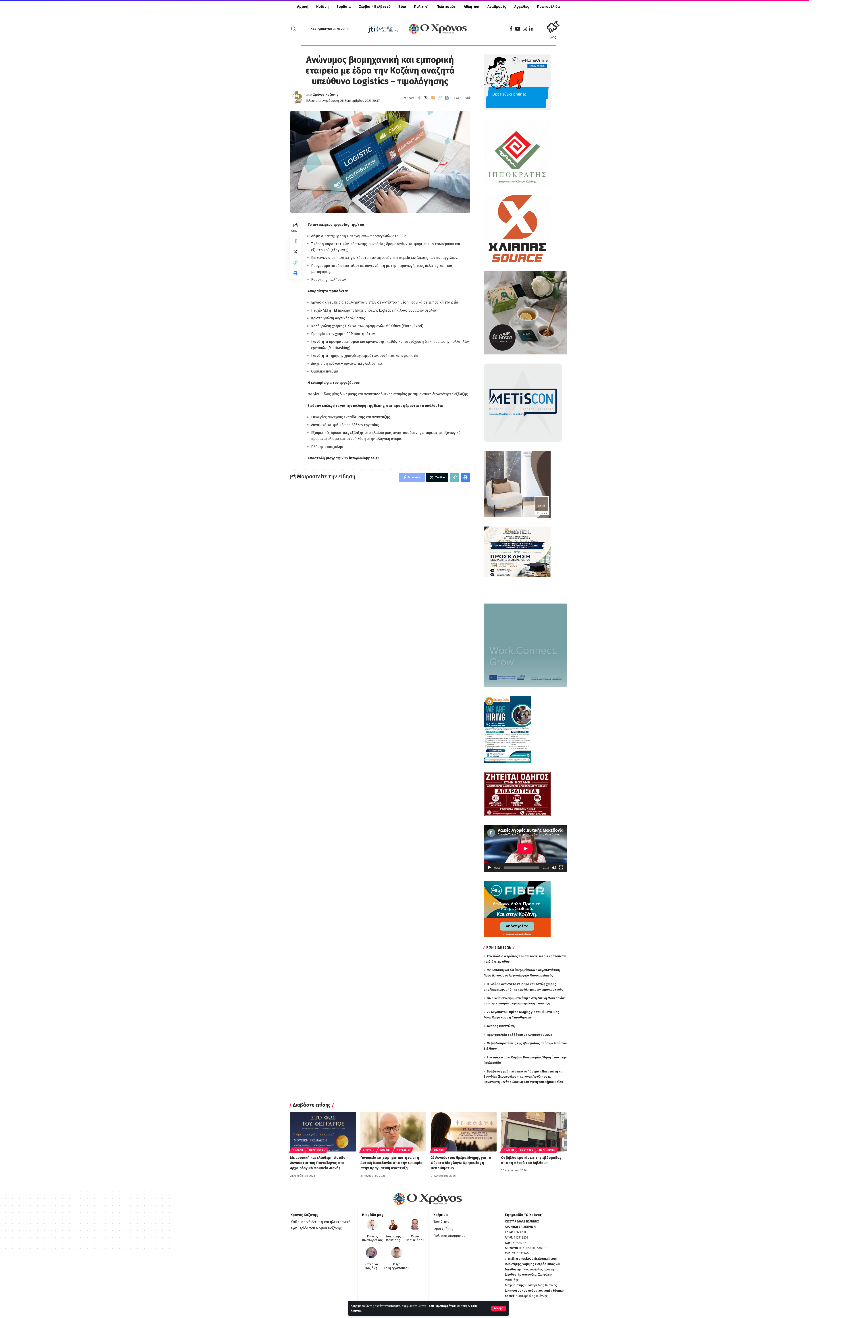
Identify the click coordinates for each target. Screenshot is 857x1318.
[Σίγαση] (554, 867)
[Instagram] (525, 29)
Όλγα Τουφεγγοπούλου (396, 1266)
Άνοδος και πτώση (501, 1026)
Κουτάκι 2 (403, 1150)
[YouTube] (518, 29)
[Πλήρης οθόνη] (561, 867)
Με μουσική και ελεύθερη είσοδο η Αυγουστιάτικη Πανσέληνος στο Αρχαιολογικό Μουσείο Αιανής (319, 1163)
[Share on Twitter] (426, 97)
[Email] (433, 97)
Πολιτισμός (317, 1150)
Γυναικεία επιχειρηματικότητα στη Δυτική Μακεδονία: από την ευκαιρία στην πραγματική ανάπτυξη (391, 1163)
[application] (525, 848)
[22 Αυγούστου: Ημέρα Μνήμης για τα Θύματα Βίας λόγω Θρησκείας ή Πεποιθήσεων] (464, 1131)
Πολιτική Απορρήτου (441, 1306)
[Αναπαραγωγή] (489, 867)
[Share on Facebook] (419, 97)
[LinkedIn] (531, 29)
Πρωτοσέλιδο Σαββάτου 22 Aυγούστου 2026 (520, 1035)
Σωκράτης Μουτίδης (393, 1238)
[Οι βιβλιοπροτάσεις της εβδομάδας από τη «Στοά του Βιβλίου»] (534, 1131)
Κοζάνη (298, 1150)
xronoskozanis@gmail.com (536, 1259)
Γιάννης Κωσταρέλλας (372, 1238)
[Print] (447, 97)
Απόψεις (368, 1150)
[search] (293, 29)
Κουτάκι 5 (526, 1150)
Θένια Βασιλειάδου (415, 1238)
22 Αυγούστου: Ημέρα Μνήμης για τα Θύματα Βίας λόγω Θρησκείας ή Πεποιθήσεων (461, 1163)
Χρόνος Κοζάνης (325, 95)
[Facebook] (511, 29)
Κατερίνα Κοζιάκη (371, 1266)
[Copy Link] (440, 97)
